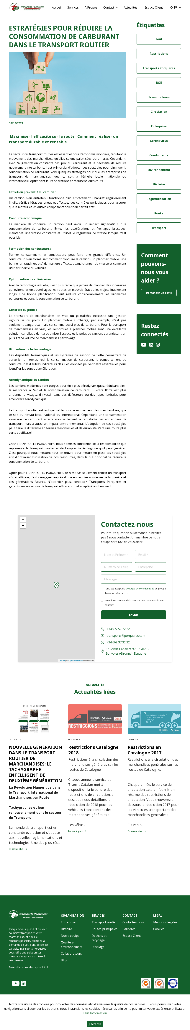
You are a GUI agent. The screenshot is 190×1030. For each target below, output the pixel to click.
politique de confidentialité (140, 588)
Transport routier (104, 922)
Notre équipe (70, 936)
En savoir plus (16, 849)
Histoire (159, 184)
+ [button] (23, 519)
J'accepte (95, 1024)
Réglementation (159, 199)
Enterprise (159, 126)
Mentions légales (165, 922)
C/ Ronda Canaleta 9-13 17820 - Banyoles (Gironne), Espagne (127, 651)
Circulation (159, 112)
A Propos (91, 7)
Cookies (158, 929)
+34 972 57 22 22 (118, 629)
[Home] (27, 7)
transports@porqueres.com (126, 636)
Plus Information (95, 1013)
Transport (158, 228)
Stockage (98, 947)
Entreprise (68, 922)
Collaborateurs (71, 953)
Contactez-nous (133, 922)
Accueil (56, 7)
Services (73, 7)
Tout (158, 39)
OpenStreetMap (75, 660)
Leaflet (62, 660)
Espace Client (154, 7)
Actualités (130, 7)
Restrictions (159, 54)
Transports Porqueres (159, 68)
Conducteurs (158, 155)
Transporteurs (159, 97)
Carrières (128, 929)
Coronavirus (159, 141)
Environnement (159, 170)
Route (158, 213)
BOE (159, 83)
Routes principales (104, 929)
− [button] (23, 525)
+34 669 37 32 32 (118, 642)
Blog (64, 960)
